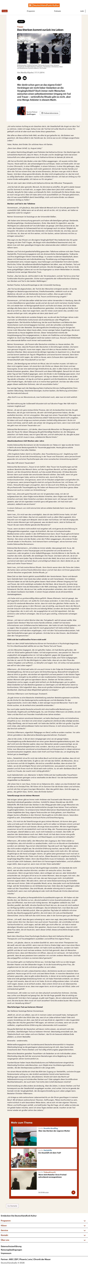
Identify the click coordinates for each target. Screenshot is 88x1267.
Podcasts (57, 11)
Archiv (21, 21)
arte (30, 1259)
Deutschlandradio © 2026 (13, 1263)
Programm (31, 11)
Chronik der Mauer (42, 1259)
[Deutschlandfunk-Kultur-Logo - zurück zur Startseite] (44, 5)
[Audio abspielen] (73, 1192)
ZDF (16, 1259)
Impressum (6, 1253)
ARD (11, 1259)
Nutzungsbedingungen (11, 1250)
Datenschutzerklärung (11, 1246)
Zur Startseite (12, 1206)
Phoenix (23, 1259)
